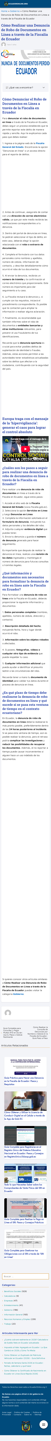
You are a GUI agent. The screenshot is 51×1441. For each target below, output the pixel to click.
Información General (13, 1314)
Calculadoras (9, 1296)
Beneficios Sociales (12, 1291)
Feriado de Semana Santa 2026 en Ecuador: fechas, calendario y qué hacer (24, 1364)
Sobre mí (28, 1414)
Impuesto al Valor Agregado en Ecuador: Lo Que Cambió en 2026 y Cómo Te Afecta (25, 1349)
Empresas (8, 1301)
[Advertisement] (25, 184)
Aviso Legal (6, 1412)
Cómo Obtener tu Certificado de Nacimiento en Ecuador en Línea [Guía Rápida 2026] (25, 1372)
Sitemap (38, 1414)
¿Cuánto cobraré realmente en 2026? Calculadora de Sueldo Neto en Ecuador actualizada (26, 1341)
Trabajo (7, 1324)
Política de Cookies (22, 1412)
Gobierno (15, 11)
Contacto (17, 1414)
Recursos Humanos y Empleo (17, 1319)
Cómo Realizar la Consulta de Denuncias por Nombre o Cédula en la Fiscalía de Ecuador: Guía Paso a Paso (38, 1032)
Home (4, 11)
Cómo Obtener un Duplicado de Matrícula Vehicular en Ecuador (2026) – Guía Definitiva (24, 1356)
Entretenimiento (11, 1305)
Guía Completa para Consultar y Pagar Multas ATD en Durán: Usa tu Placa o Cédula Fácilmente (13, 1032)
